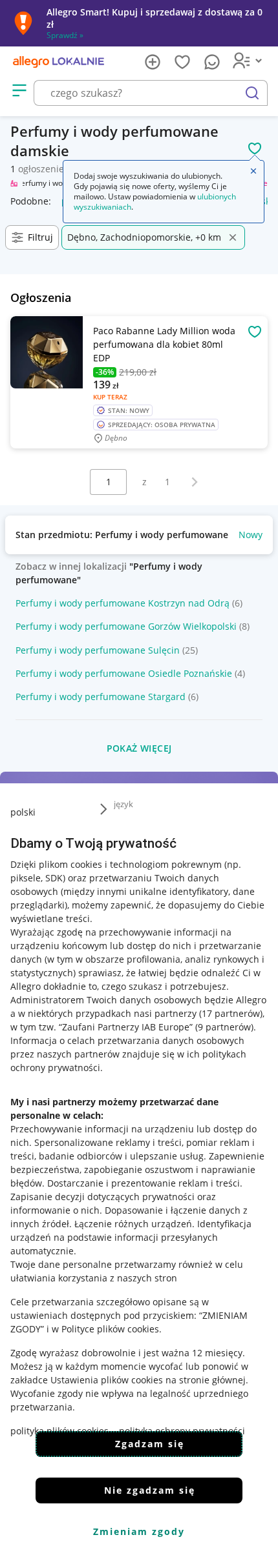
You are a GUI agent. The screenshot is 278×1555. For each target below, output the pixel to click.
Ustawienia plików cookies (106, 1380)
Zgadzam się (149, 1444)
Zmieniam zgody (139, 1531)
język (123, 804)
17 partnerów (231, 1013)
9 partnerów (224, 1027)
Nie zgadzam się (149, 1490)
